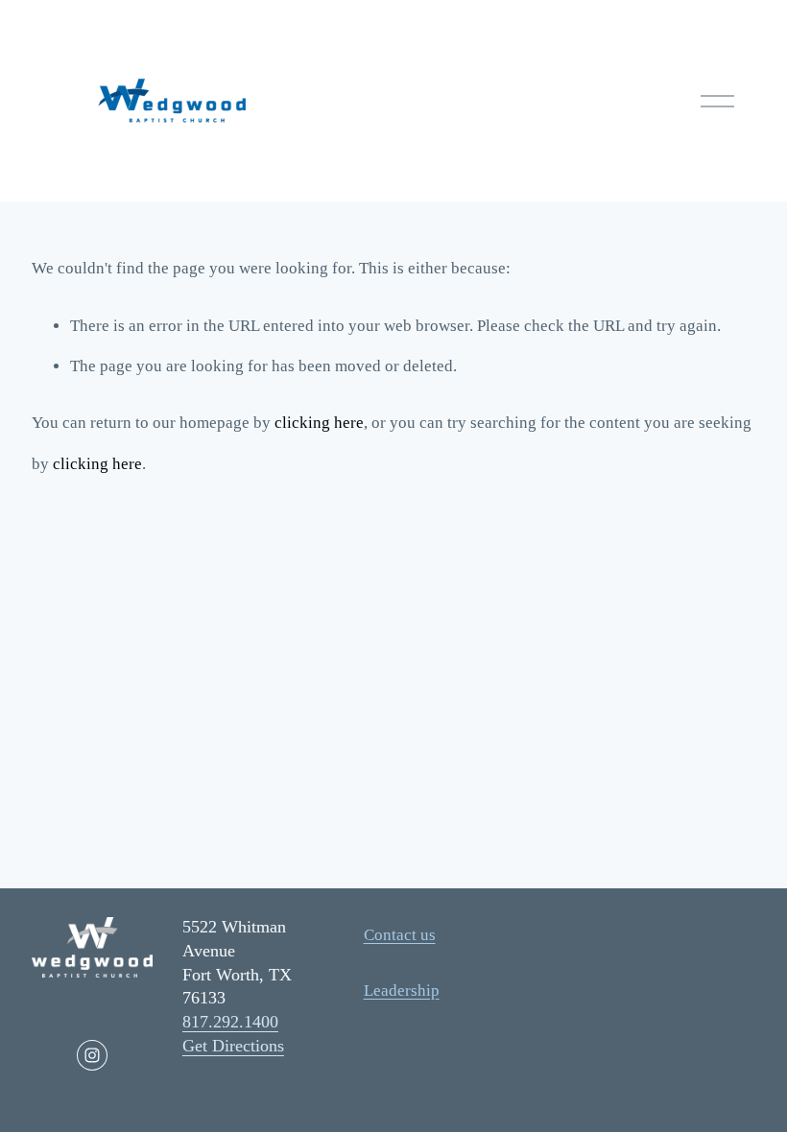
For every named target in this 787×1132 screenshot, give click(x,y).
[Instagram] (92, 1055)
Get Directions (233, 1045)
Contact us (400, 935)
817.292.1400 (230, 1021)
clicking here (319, 422)
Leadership (402, 990)
